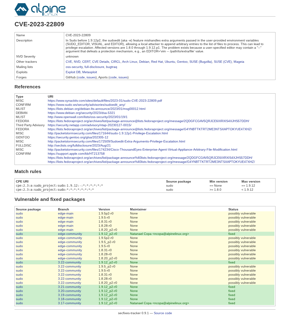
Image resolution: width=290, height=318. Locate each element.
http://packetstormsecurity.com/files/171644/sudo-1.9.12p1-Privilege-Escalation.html (108, 133)
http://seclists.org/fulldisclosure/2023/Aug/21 (79, 145)
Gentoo (182, 61)
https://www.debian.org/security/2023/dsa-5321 (81, 113)
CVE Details (100, 61)
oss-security (74, 67)
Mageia (239, 61)
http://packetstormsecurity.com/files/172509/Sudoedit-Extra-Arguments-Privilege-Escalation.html (116, 141)
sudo (19, 213)
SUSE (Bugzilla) (200, 61)
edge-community (70, 234)
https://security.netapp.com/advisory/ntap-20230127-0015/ (89, 125)
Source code (163, 313)
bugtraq (111, 67)
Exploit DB (73, 72)
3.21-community (69, 287)
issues (91, 77)
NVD (77, 61)
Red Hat (157, 61)
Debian (144, 61)
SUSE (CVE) (223, 61)
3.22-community (69, 262)
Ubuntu (170, 61)
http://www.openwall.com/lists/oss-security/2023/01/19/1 (88, 117)
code (81, 77)
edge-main (65, 213)
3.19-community (69, 295)
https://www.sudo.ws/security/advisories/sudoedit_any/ (86, 104)
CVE (69, 61)
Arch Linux (129, 61)
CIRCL (116, 61)
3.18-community (69, 299)
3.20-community (69, 291)
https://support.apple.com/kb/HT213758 (76, 153)
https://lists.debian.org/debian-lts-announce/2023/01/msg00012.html (96, 109)
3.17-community (69, 303)
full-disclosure (94, 67)
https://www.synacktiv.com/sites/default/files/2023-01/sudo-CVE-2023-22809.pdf (105, 100)
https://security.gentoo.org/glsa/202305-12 (78, 137)
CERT (86, 61)
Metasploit (89, 72)
